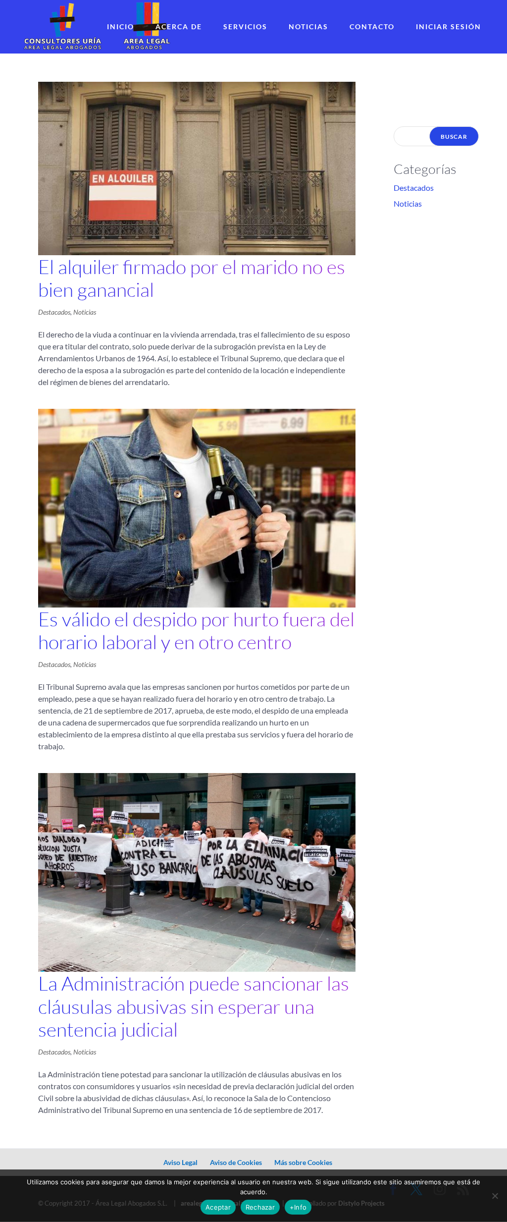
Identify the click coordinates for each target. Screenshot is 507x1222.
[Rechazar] (495, 1196)
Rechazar (260, 1207)
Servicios (245, 26)
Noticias (308, 26)
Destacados (54, 312)
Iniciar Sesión (448, 26)
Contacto (372, 26)
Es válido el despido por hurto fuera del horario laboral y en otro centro (196, 630)
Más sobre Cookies (303, 1162)
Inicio (120, 26)
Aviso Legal (180, 1162)
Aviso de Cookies (236, 1162)
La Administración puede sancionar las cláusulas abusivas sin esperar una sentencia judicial (193, 1006)
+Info (298, 1207)
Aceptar (218, 1207)
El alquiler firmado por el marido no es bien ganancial (191, 278)
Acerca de (178, 26)
